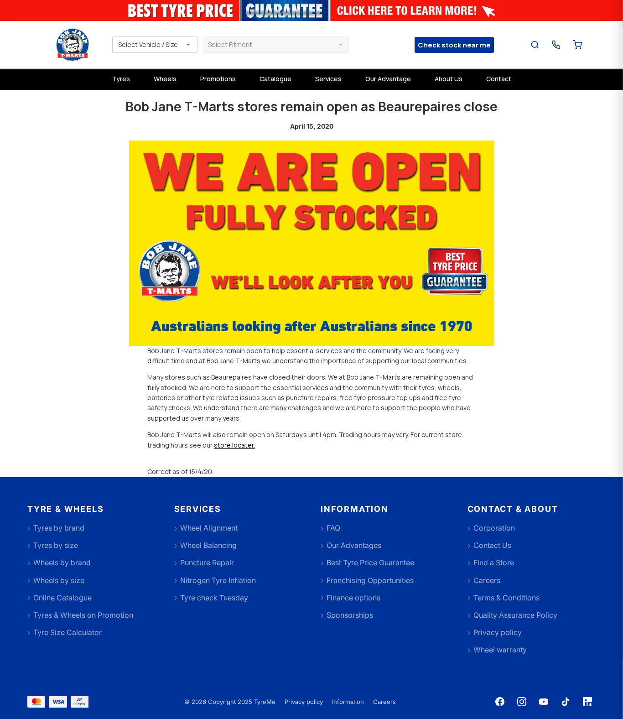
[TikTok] (565, 701)
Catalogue (275, 78)
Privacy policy (304, 701)
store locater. (234, 445)
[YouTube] (543, 701)
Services (328, 78)
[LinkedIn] (587, 701)
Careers (384, 701)
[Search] (535, 44)
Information (348, 701)
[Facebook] (500, 701)
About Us (448, 78)
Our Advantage (388, 78)
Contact (498, 78)
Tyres (121, 78)
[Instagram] (522, 701)
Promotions (218, 78)
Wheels (165, 78)
